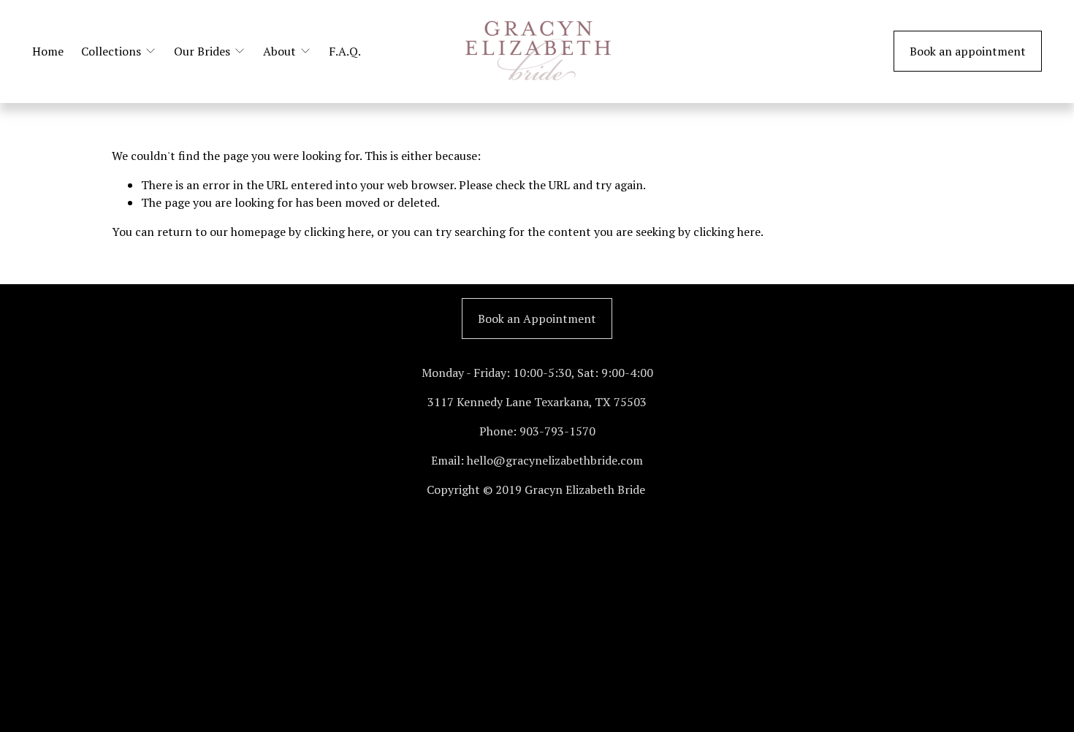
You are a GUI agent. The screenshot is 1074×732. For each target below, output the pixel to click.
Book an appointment (968, 51)
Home (48, 51)
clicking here (337, 232)
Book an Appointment (537, 318)
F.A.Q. (345, 51)
